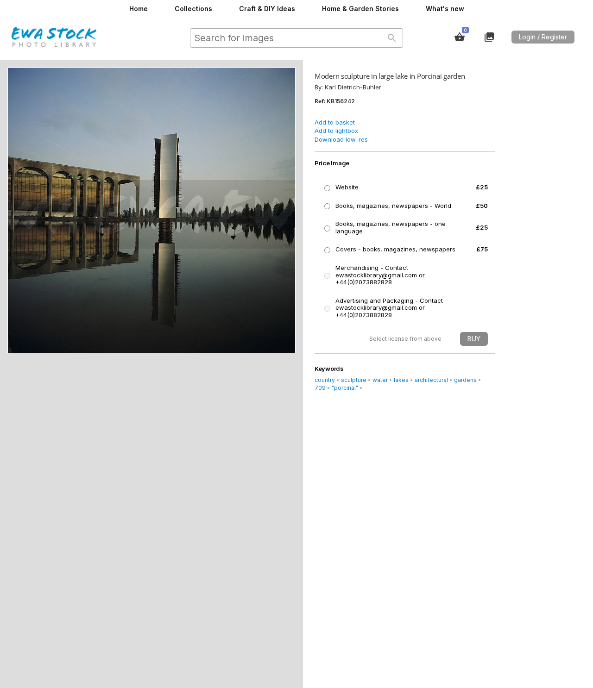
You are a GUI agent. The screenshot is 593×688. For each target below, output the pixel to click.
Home (138, 9)
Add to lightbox (336, 130)
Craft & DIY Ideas (267, 9)
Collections (193, 9)
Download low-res (341, 139)
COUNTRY (325, 379)
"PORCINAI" (345, 387)
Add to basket (335, 122)
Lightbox (489, 37)
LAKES (401, 379)
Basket (459, 37)
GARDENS (465, 379)
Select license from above (405, 338)
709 (320, 387)
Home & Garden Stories (360, 9)
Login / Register (543, 37)
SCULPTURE (353, 379)
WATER (380, 379)
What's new (445, 9)
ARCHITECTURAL (431, 379)
